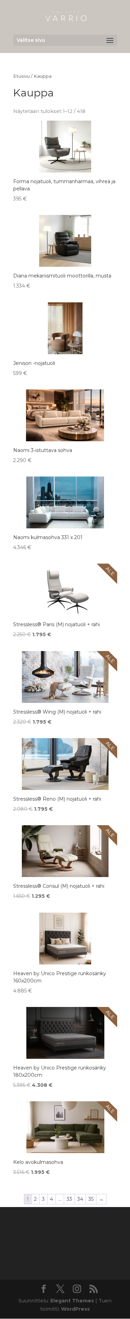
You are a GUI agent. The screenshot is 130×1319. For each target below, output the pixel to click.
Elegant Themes (72, 1301)
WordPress (75, 1309)
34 (80, 1199)
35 (91, 1199)
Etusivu (21, 76)
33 (69, 1199)
